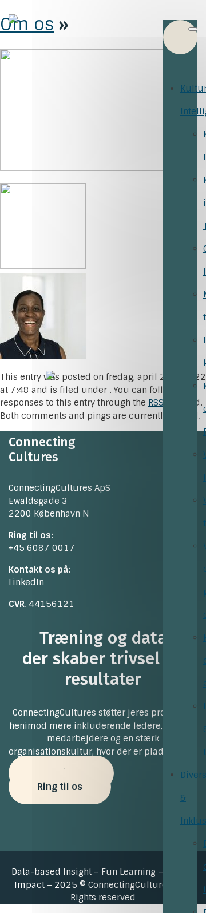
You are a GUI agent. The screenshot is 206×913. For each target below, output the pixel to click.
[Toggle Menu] (192, 29)
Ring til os (59, 787)
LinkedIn (26, 582)
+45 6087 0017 (42, 548)
